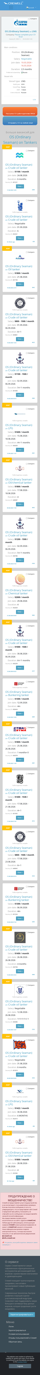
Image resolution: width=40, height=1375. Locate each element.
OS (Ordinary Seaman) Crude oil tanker (18, 166)
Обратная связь (15, 1341)
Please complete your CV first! (25, 35)
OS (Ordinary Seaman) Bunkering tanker (18, 693)
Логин (11, 1326)
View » (20, 186)
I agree (20, 1366)
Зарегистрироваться (17, 1330)
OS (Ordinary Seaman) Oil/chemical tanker (18, 481)
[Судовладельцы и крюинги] (15, 7)
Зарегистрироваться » (21, 1314)
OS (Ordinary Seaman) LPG (18, 426)
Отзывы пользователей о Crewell (22, 1338)
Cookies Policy (22, 1362)
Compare (31, 151)
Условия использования (19, 1334)
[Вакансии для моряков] (11, 7)
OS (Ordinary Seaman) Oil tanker (18, 267)
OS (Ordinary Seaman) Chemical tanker (18, 591)
